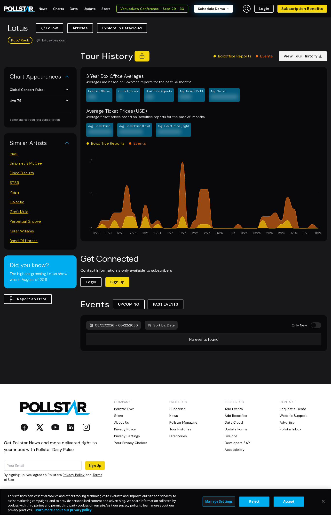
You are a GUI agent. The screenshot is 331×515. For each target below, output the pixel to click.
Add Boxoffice (236, 415)
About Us (121, 422)
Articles (80, 28)
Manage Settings (218, 501)
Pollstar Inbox (290, 429)
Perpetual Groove (25, 221)
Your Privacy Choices (131, 443)
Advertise (287, 422)
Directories (178, 436)
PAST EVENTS (165, 304)
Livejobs (231, 436)
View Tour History (300, 56)
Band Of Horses (24, 240)
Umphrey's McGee (26, 163)
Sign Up (117, 282)
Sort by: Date (164, 325)
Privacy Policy (74, 475)
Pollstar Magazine (183, 422)
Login (264, 8)
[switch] (316, 325)
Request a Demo (293, 409)
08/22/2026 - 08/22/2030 (116, 325)
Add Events (234, 409)
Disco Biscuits (22, 172)
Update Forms (236, 429)
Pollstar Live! (124, 409)
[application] (203, 197)
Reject (254, 501)
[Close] (323, 501)
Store (118, 415)
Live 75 (15, 100)
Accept (288, 501)
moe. (14, 153)
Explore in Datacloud (122, 28)
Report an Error (32, 298)
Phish (14, 192)
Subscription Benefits (302, 8)
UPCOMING (128, 304)
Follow (52, 28)
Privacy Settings (127, 436)
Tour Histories (180, 429)
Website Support (293, 415)
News (173, 415)
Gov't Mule (19, 211)
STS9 (14, 182)
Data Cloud (234, 422)
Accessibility (234, 449)
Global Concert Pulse (27, 89)
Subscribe (177, 409)
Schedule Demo (211, 9)
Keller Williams (22, 231)
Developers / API (238, 443)
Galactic (17, 202)
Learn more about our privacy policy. (63, 510)
